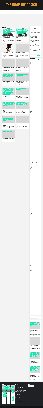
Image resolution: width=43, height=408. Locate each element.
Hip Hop (10, 30)
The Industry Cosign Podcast (5, 396)
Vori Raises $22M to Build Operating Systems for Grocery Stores (21, 403)
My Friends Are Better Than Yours (22, 30)
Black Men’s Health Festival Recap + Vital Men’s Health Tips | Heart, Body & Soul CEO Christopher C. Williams (9, 397)
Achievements (4, 29)
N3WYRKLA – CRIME (17, 394)
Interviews (23, 29)
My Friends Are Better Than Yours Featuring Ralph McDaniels (8, 96)
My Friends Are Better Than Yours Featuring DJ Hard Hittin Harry (8, 82)
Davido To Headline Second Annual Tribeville (8, 138)
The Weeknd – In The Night (35, 110)
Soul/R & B (4, 32)
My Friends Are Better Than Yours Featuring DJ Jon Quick (22, 67)
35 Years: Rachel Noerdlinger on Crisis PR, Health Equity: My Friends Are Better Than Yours (34, 31)
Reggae (14, 31)
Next (3, 144)
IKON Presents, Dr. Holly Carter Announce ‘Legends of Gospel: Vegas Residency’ (34, 331)
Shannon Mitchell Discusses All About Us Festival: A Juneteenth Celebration (8, 124)
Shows (38, 354)
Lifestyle (8, 31)
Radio (20, 31)
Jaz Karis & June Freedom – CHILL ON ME (21, 95)
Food (3, 103)
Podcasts (27, 30)
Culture (6, 89)
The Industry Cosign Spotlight (16, 12)
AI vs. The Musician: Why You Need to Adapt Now (21, 385)
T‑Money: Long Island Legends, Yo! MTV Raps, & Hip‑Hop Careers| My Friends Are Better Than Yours (35, 38)
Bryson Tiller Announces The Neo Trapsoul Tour (34, 345)
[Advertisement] (21, 20)
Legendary (11, 90)
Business (4, 30)
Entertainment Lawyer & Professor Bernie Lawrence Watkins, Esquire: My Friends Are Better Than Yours (35, 33)
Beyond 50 (12, 88)
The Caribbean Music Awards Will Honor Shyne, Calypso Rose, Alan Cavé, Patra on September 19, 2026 (21, 397)
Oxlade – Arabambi (18, 124)
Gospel (13, 89)
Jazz (22, 88)
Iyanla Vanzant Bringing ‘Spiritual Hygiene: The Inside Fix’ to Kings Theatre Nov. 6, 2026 (21, 401)
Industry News (4, 31)
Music (11, 12)
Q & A (8, 92)
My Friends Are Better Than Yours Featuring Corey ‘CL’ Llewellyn (8, 67)
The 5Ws (22, 12)
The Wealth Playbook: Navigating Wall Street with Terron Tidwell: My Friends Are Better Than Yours (34, 40)
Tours (31, 325)
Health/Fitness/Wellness (5, 386)
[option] (4, 394)
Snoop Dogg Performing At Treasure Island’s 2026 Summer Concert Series (34, 360)
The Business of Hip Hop (6, 12)
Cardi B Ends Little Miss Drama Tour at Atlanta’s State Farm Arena (35, 374)
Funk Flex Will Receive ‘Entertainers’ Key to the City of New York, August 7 (8, 37)
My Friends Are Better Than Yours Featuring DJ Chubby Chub (22, 37)
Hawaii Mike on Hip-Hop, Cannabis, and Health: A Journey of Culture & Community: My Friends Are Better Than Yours (35, 36)
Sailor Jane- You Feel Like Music (35, 59)
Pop (17, 31)
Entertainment (7, 30)
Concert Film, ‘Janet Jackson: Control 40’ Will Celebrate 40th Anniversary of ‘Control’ (20, 391)
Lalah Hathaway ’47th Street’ (18, 399)
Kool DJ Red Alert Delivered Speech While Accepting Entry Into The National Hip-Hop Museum (35, 52)
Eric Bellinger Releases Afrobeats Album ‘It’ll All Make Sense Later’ (21, 82)
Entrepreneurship (10, 89)
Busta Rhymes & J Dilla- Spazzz (19, 387)
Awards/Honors (11, 29)
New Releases (26, 74)
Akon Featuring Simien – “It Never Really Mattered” (8, 52)
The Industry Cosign (21, 4)
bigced (4, 97)
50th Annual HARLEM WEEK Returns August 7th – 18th (9, 110)
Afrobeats (8, 29)
